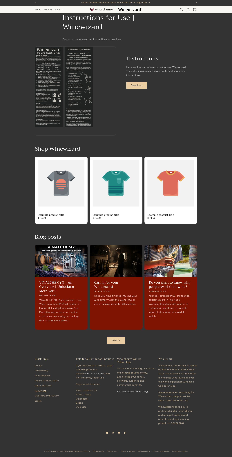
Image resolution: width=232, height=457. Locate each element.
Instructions (40, 391)
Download (136, 85)
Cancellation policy (180, 451)
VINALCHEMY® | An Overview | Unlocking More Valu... (56, 287)
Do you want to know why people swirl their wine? (169, 285)
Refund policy (98, 451)
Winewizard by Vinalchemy (62, 451)
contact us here (93, 373)
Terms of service (128, 451)
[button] (47, 9)
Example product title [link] (51, 214)
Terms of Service (42, 376)
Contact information (161, 451)
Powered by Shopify (82, 451)
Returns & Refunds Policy (47, 381)
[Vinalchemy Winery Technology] (101, 9)
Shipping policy (144, 451)
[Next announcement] (197, 3)
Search (38, 401)
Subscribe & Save (43, 386)
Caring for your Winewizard (106, 285)
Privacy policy (112, 451)
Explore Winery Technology (132, 391)
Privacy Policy (41, 370)
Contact (39, 366)
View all (116, 340)
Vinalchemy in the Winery (47, 396)
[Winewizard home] (130, 9)
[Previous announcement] (36, 3)
